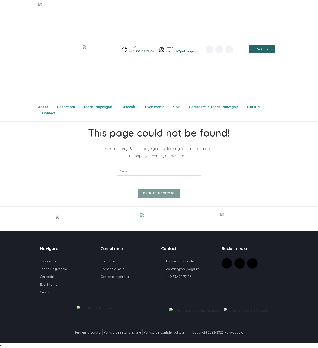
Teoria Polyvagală (98, 107)
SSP (176, 107)
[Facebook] (209, 49)
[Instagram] (219, 49)
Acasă (43, 107)
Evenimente (154, 107)
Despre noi (66, 107)
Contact (48, 113)
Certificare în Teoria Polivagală (214, 107)
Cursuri (253, 107)
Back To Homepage (159, 193)
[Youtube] (229, 49)
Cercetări (128, 107)
